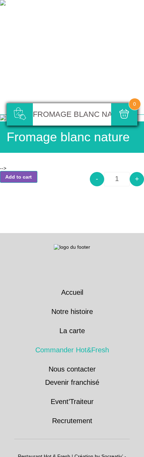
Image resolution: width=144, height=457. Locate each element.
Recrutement (72, 421)
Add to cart (18, 177)
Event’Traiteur (72, 401)
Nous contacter (72, 369)
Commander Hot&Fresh (72, 350)
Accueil (72, 292)
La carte (72, 331)
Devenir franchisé (72, 382)
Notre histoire (72, 311)
